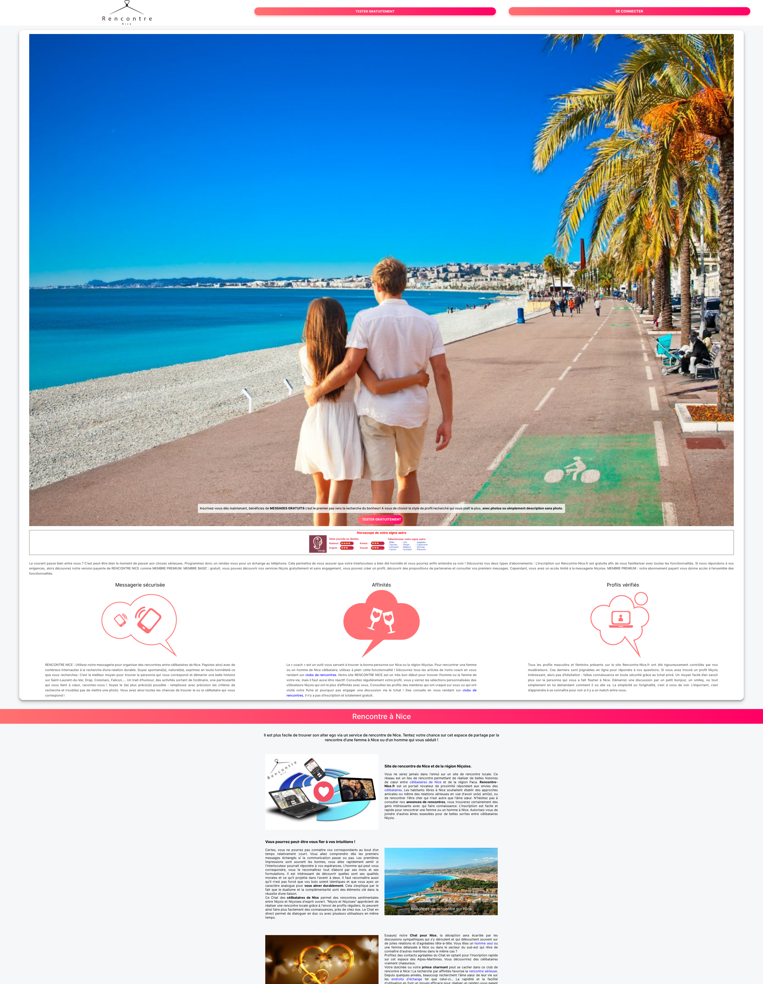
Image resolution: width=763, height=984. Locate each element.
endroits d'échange (406, 979)
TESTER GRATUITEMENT (375, 11)
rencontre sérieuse (483, 971)
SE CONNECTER (629, 11)
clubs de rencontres (320, 675)
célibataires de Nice (425, 782)
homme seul (483, 943)
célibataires (393, 790)
